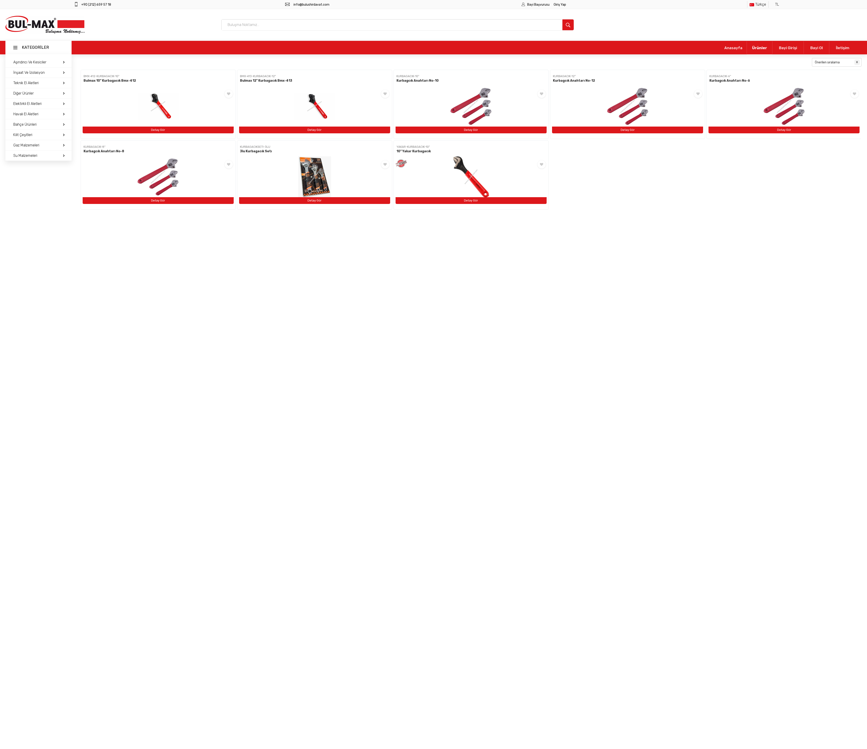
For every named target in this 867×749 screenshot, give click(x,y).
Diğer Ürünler (23, 93)
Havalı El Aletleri (25, 114)
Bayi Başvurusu (538, 5)
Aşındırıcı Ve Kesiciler (29, 62)
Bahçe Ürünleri (25, 124)
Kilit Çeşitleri (22, 135)
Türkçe (760, 4)
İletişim (842, 48)
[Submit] (568, 24)
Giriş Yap (560, 5)
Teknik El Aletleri (26, 83)
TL (777, 4)
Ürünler (759, 48)
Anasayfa (733, 48)
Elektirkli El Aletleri (27, 104)
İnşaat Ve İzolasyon (29, 72)
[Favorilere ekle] (229, 94)
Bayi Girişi (788, 48)
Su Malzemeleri (25, 155)
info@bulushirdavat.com (311, 5)
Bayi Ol (816, 48)
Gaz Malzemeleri (26, 145)
